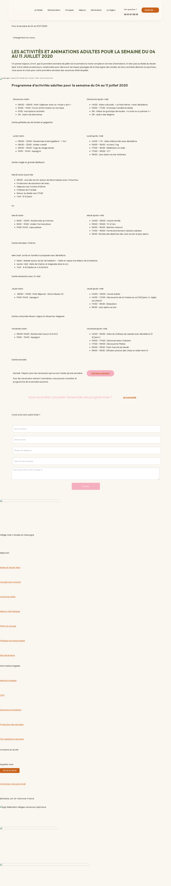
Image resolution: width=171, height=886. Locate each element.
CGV (2, 695)
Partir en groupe (8, 626)
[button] (2, 78)
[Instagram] (10, 542)
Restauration (54, 10)
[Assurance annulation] (3, 702)
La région (111, 10)
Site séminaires (7, 655)
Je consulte (129, 397)
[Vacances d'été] (3, 589)
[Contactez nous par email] (3, 776)
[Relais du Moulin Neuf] (3, 560)
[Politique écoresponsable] (3, 633)
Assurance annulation (10, 709)
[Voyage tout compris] (3, 574)
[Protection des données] (3, 717)
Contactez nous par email (13, 784)
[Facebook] (3, 542)
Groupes (69, 10)
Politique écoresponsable (12, 640)
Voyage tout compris (10, 582)
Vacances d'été (7, 596)
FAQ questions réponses (12, 739)
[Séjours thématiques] (3, 604)
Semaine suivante (100, 373)
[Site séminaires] (3, 647)
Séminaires (96, 10)
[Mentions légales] (3, 673)
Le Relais (38, 10)
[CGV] (3, 687)
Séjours (82, 10)
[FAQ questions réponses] (3, 731)
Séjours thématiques (10, 611)
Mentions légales (8, 680)
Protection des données (12, 724)
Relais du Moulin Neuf (10, 567)
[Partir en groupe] (3, 618)
